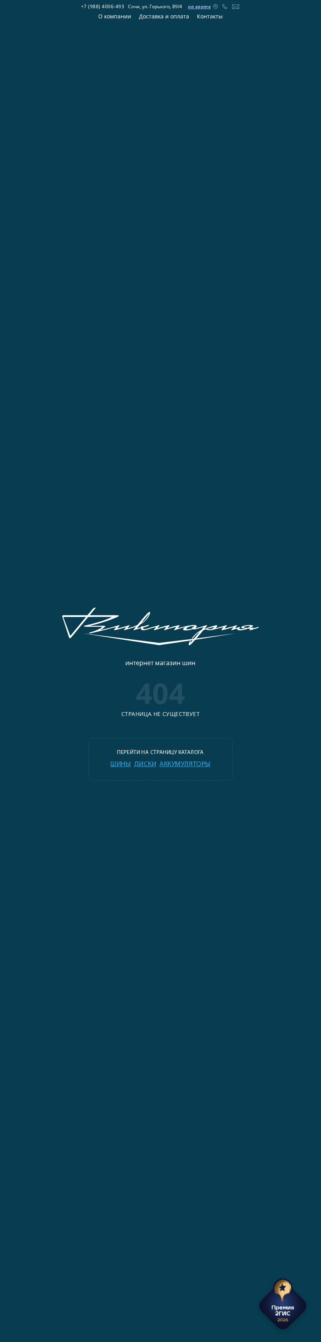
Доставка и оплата (164, 16)
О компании (114, 16)
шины (120, 764)
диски (145, 764)
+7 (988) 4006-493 (102, 6)
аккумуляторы (184, 764)
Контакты (210, 16)
